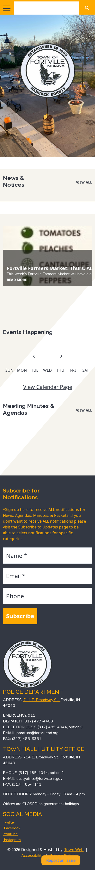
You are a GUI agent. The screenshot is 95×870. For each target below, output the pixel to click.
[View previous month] (34, 356)
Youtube (10, 834)
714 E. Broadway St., (41, 700)
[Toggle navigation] (7, 8)
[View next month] (61, 356)
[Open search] (87, 8)
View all (84, 182)
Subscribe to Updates (38, 527)
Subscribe (20, 616)
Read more (17, 279)
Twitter (9, 822)
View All (84, 410)
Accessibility (32, 855)
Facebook (11, 828)
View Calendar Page (47, 386)
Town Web (74, 849)
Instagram (12, 840)
